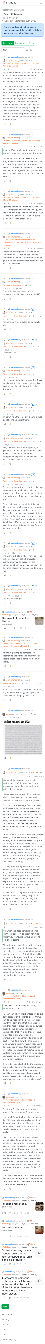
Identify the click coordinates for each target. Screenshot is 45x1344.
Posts (31, 43)
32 (5, 1264)
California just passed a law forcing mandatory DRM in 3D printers (21, 64)
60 (5, 1236)
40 (5, 1298)
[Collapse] (4, 57)
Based (25, 714)
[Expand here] (39, 621)
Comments (20, 43)
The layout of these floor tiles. (14, 316)
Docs (4, 1329)
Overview (7, 43)
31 (5, 1213)
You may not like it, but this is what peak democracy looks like (18, 997)
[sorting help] (27, 50)
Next (5, 1306)
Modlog (5, 1319)
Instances (6, 1324)
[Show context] (4, 69)
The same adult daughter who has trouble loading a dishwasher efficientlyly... (19, 644)
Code (4, 1334)
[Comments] (39, 1253)
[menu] (41, 3)
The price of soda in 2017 (12, 285)
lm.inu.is (11, 2)
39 (5, 628)
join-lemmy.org (9, 1339)
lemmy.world (7, 624)
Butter (35, 772)
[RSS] (31, 50)
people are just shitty (11, 683)
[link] (8, 69)
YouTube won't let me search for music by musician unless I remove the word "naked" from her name (22, 242)
